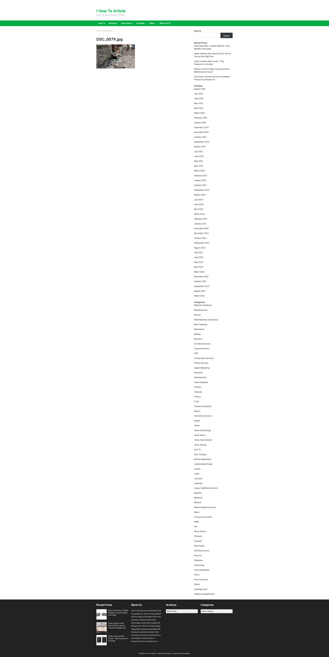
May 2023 (198, 262)
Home (98, 31)
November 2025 (201, 132)
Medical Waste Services (205, 507)
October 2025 (200, 137)
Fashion (197, 387)
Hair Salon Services (203, 416)
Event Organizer (201, 382)
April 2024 (198, 209)
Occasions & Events (203, 517)
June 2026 (199, 98)
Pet (195, 526)
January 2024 (200, 224)
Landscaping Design (203, 464)
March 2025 (199, 170)
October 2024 (200, 185)
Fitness (197, 396)
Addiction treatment (203, 305)
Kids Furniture (200, 454)
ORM (196, 522)
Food (196, 401)
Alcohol (197, 315)
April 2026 (198, 108)
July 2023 (198, 252)
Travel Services (201, 579)
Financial (198, 392)
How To (101, 23)
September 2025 (201, 142)
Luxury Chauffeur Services (206, 488)
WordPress (186, 653)
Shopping (198, 560)
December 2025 (201, 127)
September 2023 (201, 243)
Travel (196, 574)
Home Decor (127, 23)
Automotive (199, 329)
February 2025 (200, 175)
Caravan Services (202, 348)
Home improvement (203, 440)
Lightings (198, 483)
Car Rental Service (202, 344)
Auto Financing (200, 324)
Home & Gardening (202, 430)
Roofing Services (201, 550)
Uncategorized (200, 589)
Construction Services (204, 358)
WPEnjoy (168, 653)
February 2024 (200, 219)
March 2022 (199, 296)
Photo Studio (200, 531)
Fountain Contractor (202, 406)
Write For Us (165, 23)
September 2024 (201, 190)
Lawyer (197, 469)
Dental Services (201, 363)
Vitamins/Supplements (204, 594)
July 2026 (198, 94)
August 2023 (199, 248)
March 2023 (199, 272)
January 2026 (200, 122)
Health (197, 421)
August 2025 (199, 146)
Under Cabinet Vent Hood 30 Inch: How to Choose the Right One (117, 625)
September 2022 (201, 286)
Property (198, 541)
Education (198, 372)
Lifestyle (140, 23)
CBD (196, 353)
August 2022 (199, 291)
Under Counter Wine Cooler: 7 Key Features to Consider (118, 638)
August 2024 (199, 195)
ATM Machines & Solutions (206, 320)
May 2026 (198, 103)
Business (113, 23)
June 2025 (199, 156)
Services (198, 555)
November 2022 (201, 276)
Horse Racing (200, 445)
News (151, 23)
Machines (198, 498)
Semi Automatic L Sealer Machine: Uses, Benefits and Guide (118, 612)
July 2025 (198, 151)
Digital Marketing (201, 368)
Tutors (197, 584)
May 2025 (198, 161)
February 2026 (200, 118)
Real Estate (199, 546)
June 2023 (199, 257)
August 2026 (199, 89)
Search (197, 31)
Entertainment (200, 377)
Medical (197, 502)
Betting (197, 334)
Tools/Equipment (201, 570)
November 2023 (201, 233)
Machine (198, 493)
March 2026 (199, 113)
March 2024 (199, 214)
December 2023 (201, 228)
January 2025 (200, 180)
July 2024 (198, 199)
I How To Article (111, 11)
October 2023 (200, 238)
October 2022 (200, 281)
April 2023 (198, 267)
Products (198, 536)
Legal (196, 473)
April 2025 (198, 166)
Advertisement (200, 310)
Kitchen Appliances (202, 459)
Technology (199, 565)
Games (197, 411)
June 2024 (199, 204)
